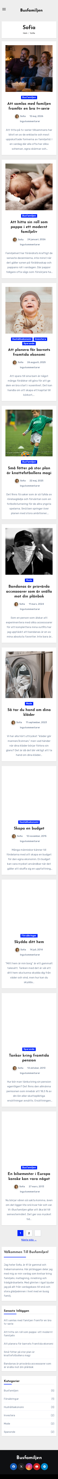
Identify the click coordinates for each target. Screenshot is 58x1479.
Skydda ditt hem (29, 942)
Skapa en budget (29, 828)
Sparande (29, 343)
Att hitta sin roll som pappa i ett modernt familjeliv (29, 227)
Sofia (23, 116)
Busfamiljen (31, 10)
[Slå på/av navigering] (4, 9)
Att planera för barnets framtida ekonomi (28, 1343)
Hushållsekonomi (21, 339)
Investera (40, 339)
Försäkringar (29, 935)
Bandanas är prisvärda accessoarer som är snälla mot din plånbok (29, 591)
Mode (29, 580)
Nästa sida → (29, 1239)
